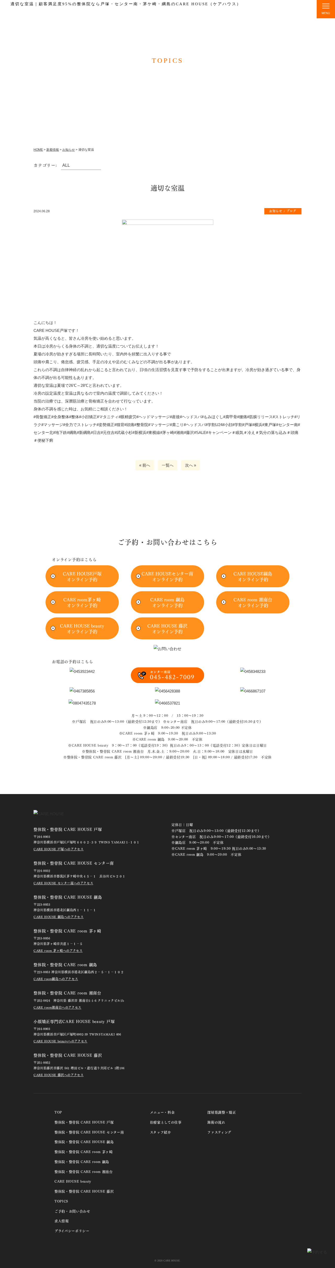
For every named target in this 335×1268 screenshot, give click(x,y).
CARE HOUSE (45, 12)
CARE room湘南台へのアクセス (57, 1007)
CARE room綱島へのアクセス (56, 978)
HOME (38, 150)
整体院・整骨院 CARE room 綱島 (81, 1161)
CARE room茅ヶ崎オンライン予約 (82, 602)
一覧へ (168, 465)
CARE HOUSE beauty (72, 1181)
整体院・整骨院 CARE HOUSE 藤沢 (84, 1191)
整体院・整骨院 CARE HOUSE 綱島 (84, 1141)
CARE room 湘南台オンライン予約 (252, 602)
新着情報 (52, 150)
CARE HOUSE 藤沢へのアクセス (58, 1074)
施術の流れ (267, 13)
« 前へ (144, 465)
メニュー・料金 (232, 13)
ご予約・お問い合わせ (72, 1211)
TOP (141, 13)
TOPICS (296, 13)
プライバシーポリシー (72, 1230)
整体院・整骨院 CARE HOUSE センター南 (89, 1132)
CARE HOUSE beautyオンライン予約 (82, 628)
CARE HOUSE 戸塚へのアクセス (58, 848)
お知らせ (68, 150)
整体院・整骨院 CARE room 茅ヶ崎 (83, 1151)
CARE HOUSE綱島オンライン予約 (252, 576)
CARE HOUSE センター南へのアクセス (63, 882)
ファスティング (219, 1132)
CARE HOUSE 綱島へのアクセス (58, 916)
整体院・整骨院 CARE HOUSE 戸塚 (84, 1122)
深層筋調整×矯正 (221, 1112)
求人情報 (61, 1220)
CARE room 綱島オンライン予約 (167, 602)
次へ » (190, 465)
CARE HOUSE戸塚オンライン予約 (82, 576)
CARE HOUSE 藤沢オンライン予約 (167, 628)
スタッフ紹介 (195, 13)
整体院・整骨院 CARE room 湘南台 (83, 1171)
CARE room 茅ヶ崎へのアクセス (58, 950)
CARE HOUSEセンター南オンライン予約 (167, 576)
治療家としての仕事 (166, 1122)
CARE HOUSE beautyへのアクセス (60, 1040)
